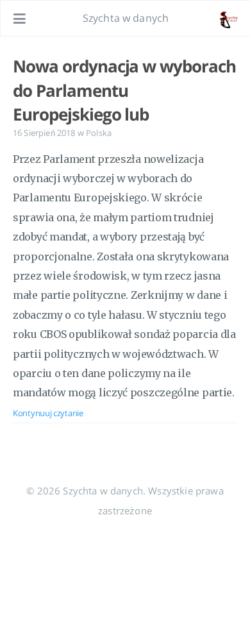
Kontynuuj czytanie (48, 413)
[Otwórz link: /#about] (228, 18)
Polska (99, 133)
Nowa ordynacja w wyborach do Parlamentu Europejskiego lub (124, 90)
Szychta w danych (126, 18)
